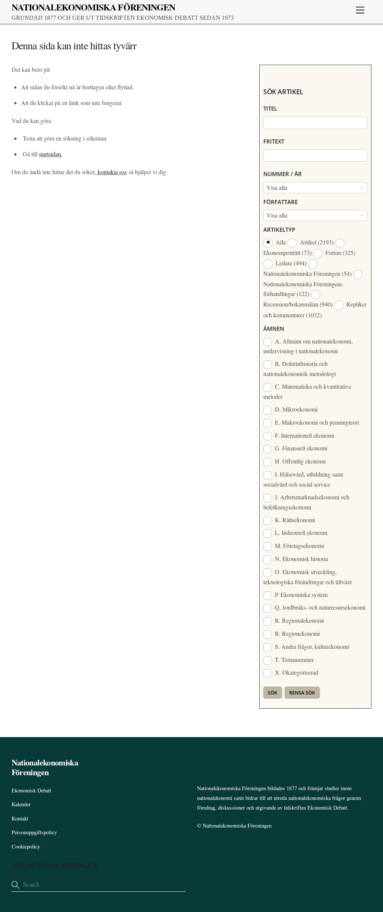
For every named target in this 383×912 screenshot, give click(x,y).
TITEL (270, 108)
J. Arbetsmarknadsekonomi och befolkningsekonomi (306, 502)
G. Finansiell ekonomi (300, 448)
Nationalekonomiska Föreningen (237, 825)
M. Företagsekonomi (298, 545)
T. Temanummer (293, 659)
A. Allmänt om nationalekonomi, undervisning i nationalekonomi (308, 346)
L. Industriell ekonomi (300, 532)
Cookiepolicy (26, 846)
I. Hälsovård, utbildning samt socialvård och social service (303, 479)
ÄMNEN (273, 328)
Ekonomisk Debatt (31, 790)
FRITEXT (273, 141)
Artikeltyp (279, 229)
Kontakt (20, 818)
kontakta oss (111, 172)
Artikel (316, 242)
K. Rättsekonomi (294, 520)
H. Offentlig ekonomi (299, 461)
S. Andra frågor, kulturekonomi (311, 646)
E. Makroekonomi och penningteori (316, 422)
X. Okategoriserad (295, 672)
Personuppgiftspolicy (34, 832)
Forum (339, 252)
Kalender (21, 804)
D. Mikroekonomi (295, 409)
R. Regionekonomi (296, 633)
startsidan (50, 154)
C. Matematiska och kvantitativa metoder (307, 391)
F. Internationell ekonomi (303, 435)
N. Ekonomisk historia (300, 559)
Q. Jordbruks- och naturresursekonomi (319, 607)
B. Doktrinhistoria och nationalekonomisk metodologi (299, 369)
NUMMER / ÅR (282, 174)
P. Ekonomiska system (300, 594)
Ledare (290, 263)
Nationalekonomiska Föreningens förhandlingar (303, 289)
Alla (280, 242)
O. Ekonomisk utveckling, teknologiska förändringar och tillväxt (307, 577)
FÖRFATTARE (280, 202)
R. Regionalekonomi (298, 620)
